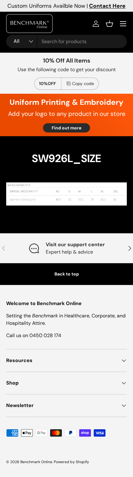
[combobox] (66, 41)
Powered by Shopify (71, 461)
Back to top (66, 274)
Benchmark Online (36, 461)
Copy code (83, 83)
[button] (109, 24)
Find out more (66, 128)
